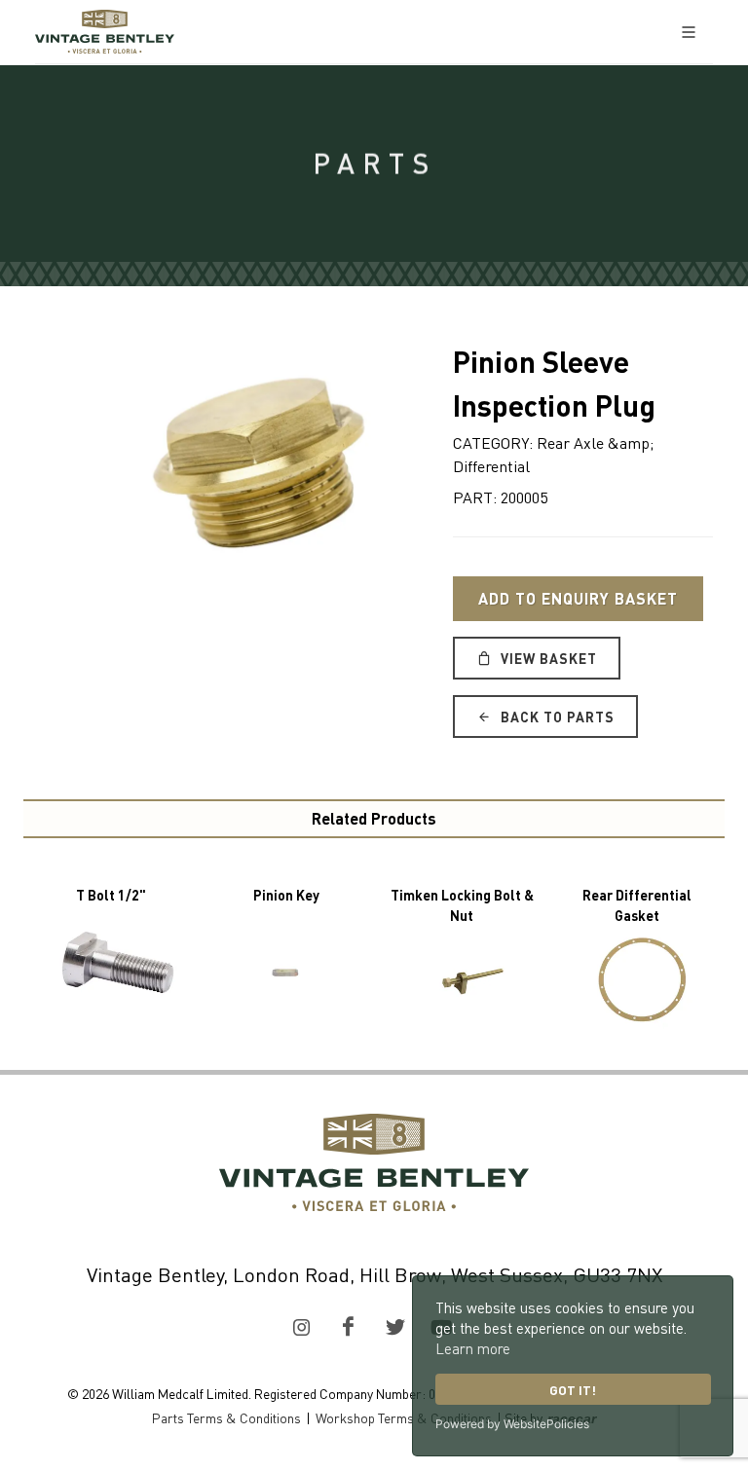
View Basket (547, 658)
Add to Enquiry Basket (578, 598)
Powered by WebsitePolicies (512, 1423)
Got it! (572, 1389)
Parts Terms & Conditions (226, 1417)
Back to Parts (556, 716)
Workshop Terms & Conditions (404, 1417)
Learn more (472, 1348)
